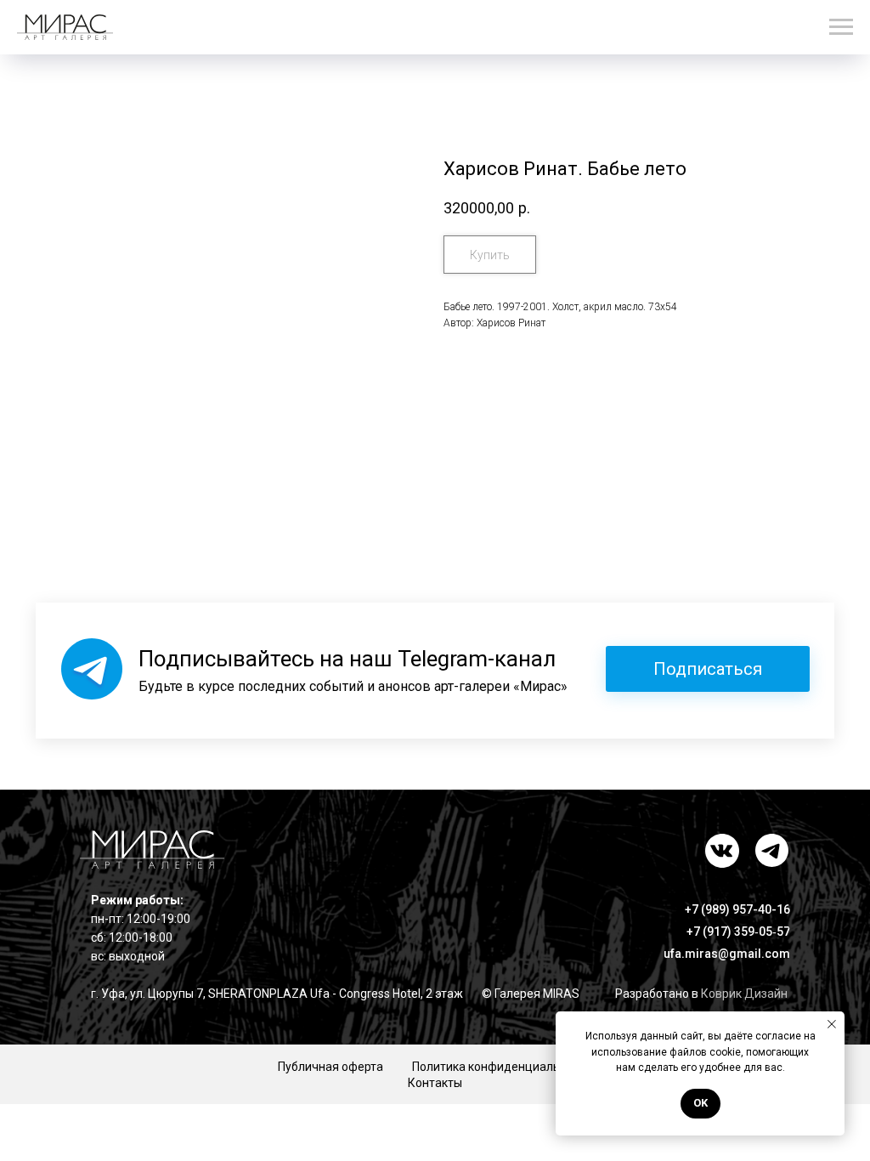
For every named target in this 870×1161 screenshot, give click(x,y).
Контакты (435, 1083)
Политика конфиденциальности (502, 1066)
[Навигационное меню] (841, 27)
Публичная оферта (330, 1066)
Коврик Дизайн (744, 993)
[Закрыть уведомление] (831, 1024)
